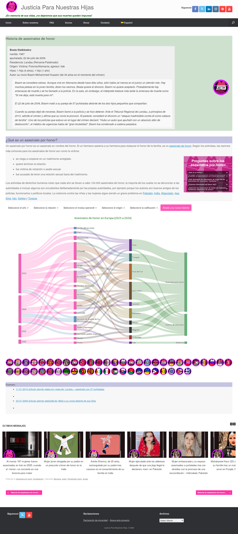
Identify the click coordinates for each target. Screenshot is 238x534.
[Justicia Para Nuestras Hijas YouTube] (229, 9)
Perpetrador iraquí (75, 479)
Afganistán (167, 193)
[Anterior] (231, 424)
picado (85, 479)
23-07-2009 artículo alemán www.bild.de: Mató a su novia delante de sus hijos (56, 400)
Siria (8, 198)
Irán (14, 198)
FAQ (52, 22)
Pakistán (148, 193)
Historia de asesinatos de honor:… (23, 492)
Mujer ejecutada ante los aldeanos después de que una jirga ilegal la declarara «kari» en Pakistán (147, 465)
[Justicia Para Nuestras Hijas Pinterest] (222, 9)
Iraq (177, 193)
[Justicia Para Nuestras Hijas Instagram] (216, 9)
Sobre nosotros (30, 22)
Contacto (105, 22)
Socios (68, 22)
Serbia (22, 198)
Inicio (8, 22)
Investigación (38, 479)
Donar (86, 22)
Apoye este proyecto (119, 520)
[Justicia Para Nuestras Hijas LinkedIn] (209, 9)
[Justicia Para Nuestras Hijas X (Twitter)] (202, 9)
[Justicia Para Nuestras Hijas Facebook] (195, 9)
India (157, 193)
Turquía (32, 198)
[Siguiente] (234, 424)
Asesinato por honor (24, 479)
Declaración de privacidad (95, 520)
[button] (233, 22)
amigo (64, 479)
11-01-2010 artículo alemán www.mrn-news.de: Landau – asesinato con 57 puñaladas (60, 389)
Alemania (57, 479)
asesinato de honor (180, 146)
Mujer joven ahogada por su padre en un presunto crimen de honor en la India (63, 465)
